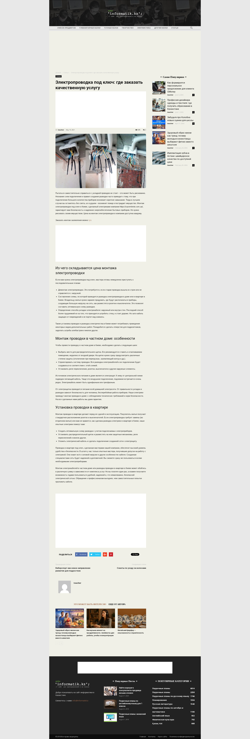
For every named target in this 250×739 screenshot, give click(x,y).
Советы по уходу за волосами (131, 568)
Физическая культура (163, 719)
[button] (191, 28)
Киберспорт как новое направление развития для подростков (72, 569)
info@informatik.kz (80, 700)
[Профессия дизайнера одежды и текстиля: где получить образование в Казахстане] (158, 105)
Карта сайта (162, 736)
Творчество (128, 28)
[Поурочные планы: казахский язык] (110, 717)
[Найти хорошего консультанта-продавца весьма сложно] (110, 691)
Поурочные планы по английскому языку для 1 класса (130, 703)
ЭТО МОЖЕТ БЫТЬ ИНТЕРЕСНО (90, 604)
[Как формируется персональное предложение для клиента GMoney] (158, 87)
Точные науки (111, 28)
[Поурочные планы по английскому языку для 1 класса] (110, 704)
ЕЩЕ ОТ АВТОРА (117, 604)
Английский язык (161, 715)
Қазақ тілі (157, 723)
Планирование (159, 700)
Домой (58, 72)
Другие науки (161, 28)
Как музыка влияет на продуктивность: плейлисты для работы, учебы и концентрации (100, 632)
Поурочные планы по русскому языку (170, 696)
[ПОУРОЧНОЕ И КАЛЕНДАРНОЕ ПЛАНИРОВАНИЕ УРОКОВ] (125, 13)
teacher (61, 130)
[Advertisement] (125, 49)
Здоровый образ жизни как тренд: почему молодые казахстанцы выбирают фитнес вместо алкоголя (180, 138)
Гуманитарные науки (89, 28)
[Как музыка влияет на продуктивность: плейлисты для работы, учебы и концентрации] (101, 618)
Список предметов (66, 28)
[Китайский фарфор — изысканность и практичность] (132, 618)
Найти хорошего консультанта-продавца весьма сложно (130, 690)
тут (90, 220)
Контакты (151, 736)
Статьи (174, 28)
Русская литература (162, 704)
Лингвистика (144, 28)
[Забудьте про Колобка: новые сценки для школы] (158, 122)
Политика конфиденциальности (182, 736)
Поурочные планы (161, 688)
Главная (143, 736)
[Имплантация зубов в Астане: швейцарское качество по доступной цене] (158, 158)
